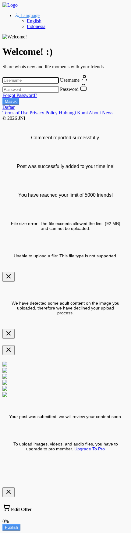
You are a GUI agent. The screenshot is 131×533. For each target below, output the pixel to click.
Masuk (11, 101)
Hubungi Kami (73, 112)
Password (69, 89)
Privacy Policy (44, 112)
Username (70, 80)
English (34, 20)
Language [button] (29, 15)
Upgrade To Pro (89, 448)
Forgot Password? (19, 95)
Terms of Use (15, 112)
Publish (11, 527)
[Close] (8, 277)
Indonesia (36, 26)
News (107, 112)
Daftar (8, 107)
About (95, 112)
